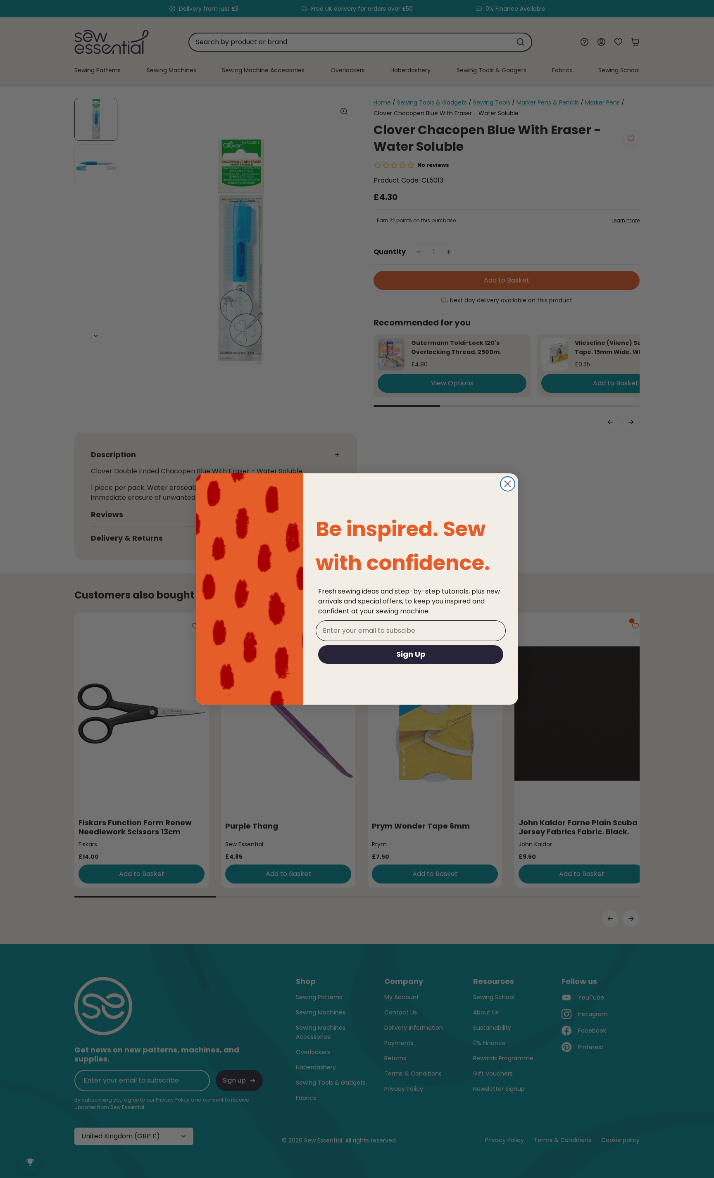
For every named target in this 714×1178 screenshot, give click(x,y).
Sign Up (411, 654)
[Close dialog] (507, 484)
